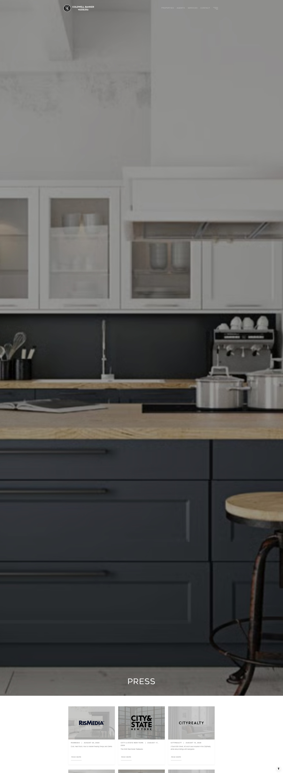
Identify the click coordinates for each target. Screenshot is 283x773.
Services (193, 8)
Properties (168, 8)
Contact (205, 8)
